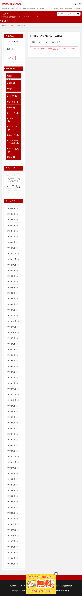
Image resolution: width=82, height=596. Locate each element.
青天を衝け (11, 177)
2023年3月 (12, 440)
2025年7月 (12, 282)
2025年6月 (12, 287)
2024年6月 (12, 355)
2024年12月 (13, 321)
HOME (5, 25)
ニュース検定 (13, 184)
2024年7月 (12, 349)
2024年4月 (12, 366)
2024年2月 (12, 377)
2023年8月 (12, 411)
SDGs (15, 184)
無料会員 (40, 8)
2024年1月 (12, 383)
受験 (11, 107)
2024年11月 (13, 327)
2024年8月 (12, 344)
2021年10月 (13, 535)
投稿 (11, 83)
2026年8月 (12, 208)
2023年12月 (13, 389)
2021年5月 (12, 564)
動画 (11, 157)
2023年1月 (12, 451)
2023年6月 (12, 423)
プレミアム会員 (52, 8)
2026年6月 (12, 220)
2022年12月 (13, 456)
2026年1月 (12, 248)
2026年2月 (12, 242)
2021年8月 (12, 547)
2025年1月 (12, 315)
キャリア (13, 113)
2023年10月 (13, 400)
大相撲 (16, 179)
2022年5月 (12, 496)
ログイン (10, 58)
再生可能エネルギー (11, 173)
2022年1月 (12, 518)
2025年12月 (13, 253)
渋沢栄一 (12, 175)
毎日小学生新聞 (13, 179)
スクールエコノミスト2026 (27, 17)
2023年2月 (12, 445)
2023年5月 (12, 428)
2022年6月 (12, 490)
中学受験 (5, 17)
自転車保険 (14, 190)
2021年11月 (13, 530)
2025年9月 (12, 270)
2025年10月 (13, 265)
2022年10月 (13, 468)
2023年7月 (12, 417)
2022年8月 (12, 479)
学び (10, 89)
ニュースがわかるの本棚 (13, 142)
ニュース (13, 135)
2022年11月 (13, 462)
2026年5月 (12, 225)
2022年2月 (12, 513)
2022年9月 (12, 473)
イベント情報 (13, 150)
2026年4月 (12, 231)
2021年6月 (12, 558)
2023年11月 (13, 394)
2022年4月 (12, 502)
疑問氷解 (12, 17)
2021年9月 (12, 541)
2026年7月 (12, 214)
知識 (10, 76)
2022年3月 (12, 507)
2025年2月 (12, 310)
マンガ (12, 96)
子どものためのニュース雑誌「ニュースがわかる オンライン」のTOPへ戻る (54, 48)
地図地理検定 (9, 188)
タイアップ (12, 128)
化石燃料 (11, 184)
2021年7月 (12, 552)
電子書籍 (68, 8)
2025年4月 (12, 298)
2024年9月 (12, 338)
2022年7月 (12, 485)
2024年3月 (12, 372)
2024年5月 (12, 361)
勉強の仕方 (16, 177)
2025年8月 (12, 276)
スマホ (17, 173)
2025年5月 (12, 293)
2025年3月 (12, 304)
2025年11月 (13, 259)
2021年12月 (13, 524)
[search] (78, 14)
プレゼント (12, 120)
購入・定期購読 (29, 8)
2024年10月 (13, 332)
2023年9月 (12, 406)
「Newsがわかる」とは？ (11, 8)
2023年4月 (12, 434)
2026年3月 (12, 236)
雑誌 (61, 8)
